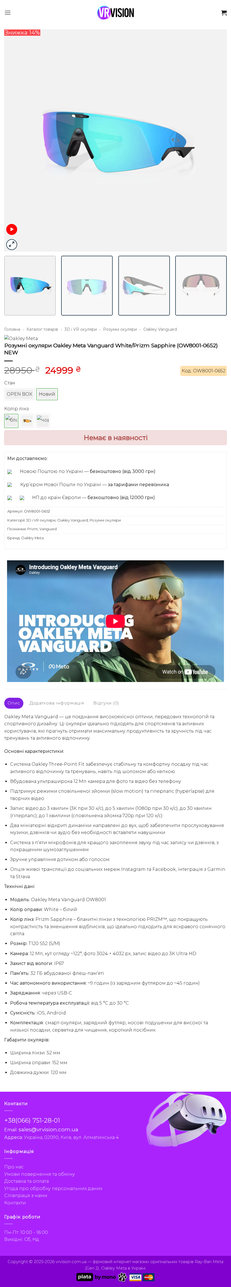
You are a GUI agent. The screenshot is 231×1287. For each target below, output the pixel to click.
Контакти (15, 1203)
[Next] (215, 140)
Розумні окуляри (120, 329)
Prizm (32, 529)
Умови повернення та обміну (39, 1174)
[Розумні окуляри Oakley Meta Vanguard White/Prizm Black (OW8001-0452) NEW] (43, 421)
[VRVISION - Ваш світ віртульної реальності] (115, 12)
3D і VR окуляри (81, 329)
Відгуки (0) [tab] (106, 703)
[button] (7, 12)
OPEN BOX (19, 394)
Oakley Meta (32, 538)
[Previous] (16, 140)
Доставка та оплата (26, 1181)
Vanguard (48, 529)
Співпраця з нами (25, 1195)
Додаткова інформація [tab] (57, 703)
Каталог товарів (42, 329)
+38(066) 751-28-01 (32, 1120)
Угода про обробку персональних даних (53, 1188)
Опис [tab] (14, 703)
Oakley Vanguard (160, 329)
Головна (12, 329)
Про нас (14, 1167)
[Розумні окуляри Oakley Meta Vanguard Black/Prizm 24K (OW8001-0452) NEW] (27, 421)
